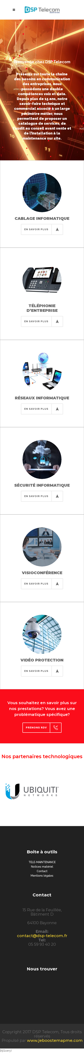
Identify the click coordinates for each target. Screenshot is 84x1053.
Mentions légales (42, 875)
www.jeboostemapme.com (55, 1040)
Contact (42, 871)
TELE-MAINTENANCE (42, 862)
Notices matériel (42, 866)
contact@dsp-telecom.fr (42, 935)
